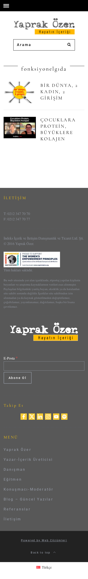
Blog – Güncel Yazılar (28, 499)
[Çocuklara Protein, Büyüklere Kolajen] (20, 127)
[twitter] (31, 416)
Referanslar (17, 509)
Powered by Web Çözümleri (44, 540)
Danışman (15, 469)
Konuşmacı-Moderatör (29, 489)
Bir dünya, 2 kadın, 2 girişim (59, 92)
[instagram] (48, 416)
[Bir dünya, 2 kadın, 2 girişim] (20, 92)
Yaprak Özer (17, 450)
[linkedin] (40, 416)
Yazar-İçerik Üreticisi (28, 459)
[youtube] (56, 416)
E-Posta (11, 358)
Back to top (41, 552)
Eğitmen (13, 479)
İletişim (12, 519)
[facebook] (23, 416)
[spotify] (64, 416)
